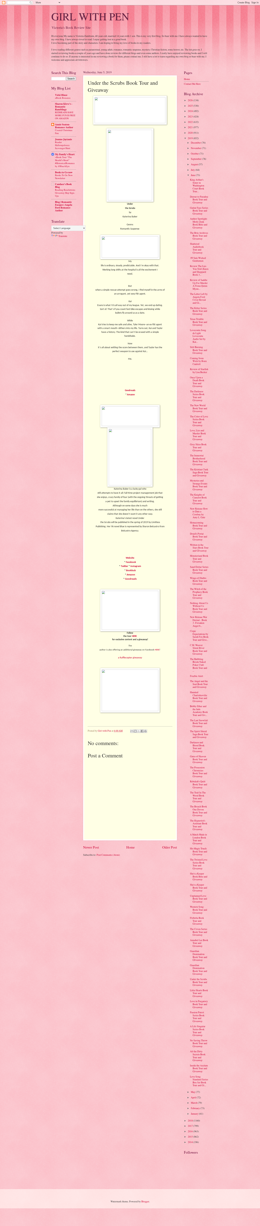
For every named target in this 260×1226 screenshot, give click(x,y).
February (195, 1108)
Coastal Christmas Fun (63, 132)
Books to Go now (64, 172)
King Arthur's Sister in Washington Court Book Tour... (197, 185)
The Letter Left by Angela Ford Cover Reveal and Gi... (199, 298)
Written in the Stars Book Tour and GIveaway (199, 547)
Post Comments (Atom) (108, 854)
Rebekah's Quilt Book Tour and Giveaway (198, 784)
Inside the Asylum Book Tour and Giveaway (199, 1068)
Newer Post (91, 847)
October (195, 153)
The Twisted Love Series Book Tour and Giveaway (198, 864)
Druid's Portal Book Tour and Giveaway (198, 536)
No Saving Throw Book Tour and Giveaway (198, 1043)
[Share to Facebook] (142, 731)
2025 (190, 105)
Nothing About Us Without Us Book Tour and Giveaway (199, 607)
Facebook (131, 562)
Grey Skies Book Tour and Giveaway (198, 447)
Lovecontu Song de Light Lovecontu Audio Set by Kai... (198, 335)
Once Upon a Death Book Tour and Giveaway (197, 382)
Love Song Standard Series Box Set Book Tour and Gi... (199, 1081)
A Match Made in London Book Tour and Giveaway (198, 839)
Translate (62, 236)
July (193, 169)
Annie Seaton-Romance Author (64, 126)
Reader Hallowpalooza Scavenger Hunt (62, 145)
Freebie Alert (196, 676)
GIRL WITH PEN (90, 16)
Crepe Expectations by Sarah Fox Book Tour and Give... (199, 635)
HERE (134, 636)
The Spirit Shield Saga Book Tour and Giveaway (199, 734)
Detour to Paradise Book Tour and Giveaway (199, 199)
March (194, 1102)
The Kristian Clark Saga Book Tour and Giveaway (199, 472)
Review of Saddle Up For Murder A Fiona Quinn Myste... (199, 284)
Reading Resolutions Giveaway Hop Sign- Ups (65, 192)
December (196, 142)
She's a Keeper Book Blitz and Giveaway (198, 876)
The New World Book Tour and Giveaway (198, 408)
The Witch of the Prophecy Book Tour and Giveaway (199, 593)
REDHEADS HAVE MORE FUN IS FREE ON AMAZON (65, 115)
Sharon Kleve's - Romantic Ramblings (63, 106)
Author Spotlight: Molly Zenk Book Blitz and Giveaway (198, 223)
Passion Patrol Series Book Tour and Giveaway (197, 1017)
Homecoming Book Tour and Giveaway (198, 525)
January (195, 1113)
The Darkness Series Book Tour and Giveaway (197, 396)
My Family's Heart (65, 154)
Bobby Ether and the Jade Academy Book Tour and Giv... (199, 710)
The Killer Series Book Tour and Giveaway (198, 311)
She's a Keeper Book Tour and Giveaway (198, 887)
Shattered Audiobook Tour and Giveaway (197, 248)
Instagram (135, 566)
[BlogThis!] (135, 731)
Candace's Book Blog (63, 185)
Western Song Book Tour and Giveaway (198, 909)
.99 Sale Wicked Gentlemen (198, 259)
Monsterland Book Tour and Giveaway (199, 558)
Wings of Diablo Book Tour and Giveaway (198, 580)
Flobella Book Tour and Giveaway (197, 920)
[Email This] (132, 731)
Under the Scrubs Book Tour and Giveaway (198, 982)
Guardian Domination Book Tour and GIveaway (198, 955)
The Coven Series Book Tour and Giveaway (198, 931)
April (194, 1097)
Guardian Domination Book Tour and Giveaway (198, 969)
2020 (190, 132)
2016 (190, 1131)
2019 (190, 138)
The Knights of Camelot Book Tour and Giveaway (198, 499)
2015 (190, 1136)
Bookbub (131, 570)
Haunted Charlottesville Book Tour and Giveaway (198, 697)
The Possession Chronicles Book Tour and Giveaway (198, 772)
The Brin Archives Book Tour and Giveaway (199, 235)
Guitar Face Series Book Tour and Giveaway (199, 210)
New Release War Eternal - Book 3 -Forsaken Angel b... (198, 621)
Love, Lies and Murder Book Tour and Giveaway (198, 435)
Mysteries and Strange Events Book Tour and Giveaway (198, 485)
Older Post (169, 847)
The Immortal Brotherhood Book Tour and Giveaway (198, 460)
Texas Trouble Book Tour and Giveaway (198, 321)
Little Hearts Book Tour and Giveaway (199, 993)
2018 (190, 1120)
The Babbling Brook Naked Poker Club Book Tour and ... (198, 664)
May (193, 1092)
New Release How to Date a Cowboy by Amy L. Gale (199, 513)
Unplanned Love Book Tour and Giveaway (198, 898)
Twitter (124, 566)
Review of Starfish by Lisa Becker (199, 370)
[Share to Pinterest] (145, 731)
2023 (190, 116)
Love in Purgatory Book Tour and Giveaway (199, 1004)
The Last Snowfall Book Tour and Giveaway (199, 723)
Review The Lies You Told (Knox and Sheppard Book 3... (199, 270)
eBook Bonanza (62, 97)
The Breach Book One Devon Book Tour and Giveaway (198, 811)
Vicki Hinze (61, 95)
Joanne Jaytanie (63, 139)
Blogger (145, 1201)
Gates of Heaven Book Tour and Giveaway (198, 759)
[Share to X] (138, 731)
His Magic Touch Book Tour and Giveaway (198, 851)
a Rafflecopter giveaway (130, 657)
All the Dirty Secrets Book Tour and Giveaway (198, 1056)
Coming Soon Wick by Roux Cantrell (198, 361)
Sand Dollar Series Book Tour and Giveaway (199, 569)
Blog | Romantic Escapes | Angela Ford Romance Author (63, 206)
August (194, 164)
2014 (190, 1142)
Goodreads (130, 390)
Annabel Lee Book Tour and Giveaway (199, 943)
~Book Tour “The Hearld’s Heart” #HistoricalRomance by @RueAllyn (65, 162)
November (196, 148)
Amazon (131, 395)
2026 (190, 100)
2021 (190, 127)
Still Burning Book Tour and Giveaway (198, 350)
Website (130, 558)
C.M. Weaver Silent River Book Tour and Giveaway (198, 649)
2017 (190, 1125)
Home (130, 847)
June (193, 175)
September (196, 158)
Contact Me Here (192, 83)
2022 (190, 122)
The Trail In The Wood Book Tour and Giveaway (198, 797)
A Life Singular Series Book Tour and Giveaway (197, 1031)
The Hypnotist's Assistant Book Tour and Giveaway (198, 825)
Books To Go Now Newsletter (64, 177)
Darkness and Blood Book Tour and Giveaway (197, 747)
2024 (190, 111)
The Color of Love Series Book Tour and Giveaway (199, 421)
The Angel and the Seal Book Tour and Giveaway (199, 684)
